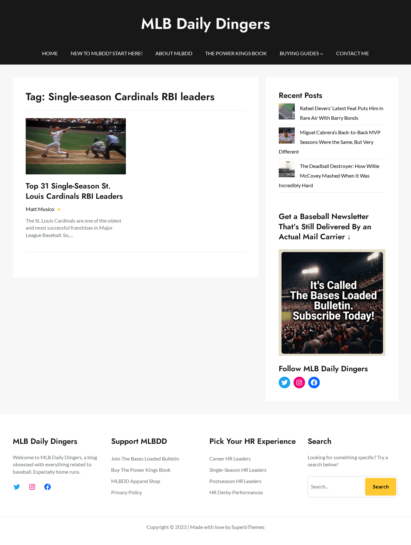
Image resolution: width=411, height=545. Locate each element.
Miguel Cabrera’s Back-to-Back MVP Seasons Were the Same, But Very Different (329, 141)
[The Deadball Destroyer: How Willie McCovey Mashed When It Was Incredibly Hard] (287, 170)
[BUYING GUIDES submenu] (321, 53)
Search (381, 486)
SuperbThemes (248, 527)
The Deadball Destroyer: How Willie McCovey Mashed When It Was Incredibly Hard (329, 175)
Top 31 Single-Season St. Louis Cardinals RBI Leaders (74, 191)
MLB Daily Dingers (205, 24)
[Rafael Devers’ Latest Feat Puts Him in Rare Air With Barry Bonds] (287, 112)
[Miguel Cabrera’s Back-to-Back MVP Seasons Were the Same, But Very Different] (287, 136)
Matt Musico (40, 209)
